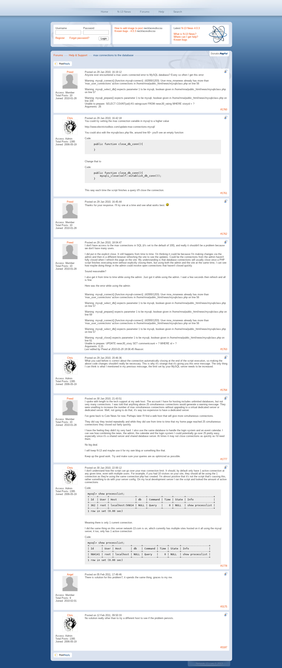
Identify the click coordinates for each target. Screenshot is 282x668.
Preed (70, 72)
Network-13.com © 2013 (209, 663)
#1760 (223, 109)
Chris (70, 118)
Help (161, 11)
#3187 (223, 647)
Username (61, 28)
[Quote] (225, 71)
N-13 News (124, 11)
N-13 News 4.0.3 (190, 28)
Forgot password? (79, 38)
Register (60, 38)
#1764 (223, 389)
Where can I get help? (186, 36)
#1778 (223, 565)
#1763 (223, 349)
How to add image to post (129, 28)
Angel (70, 574)
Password (88, 28)
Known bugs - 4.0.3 (125, 31)
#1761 (223, 193)
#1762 (223, 233)
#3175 (223, 606)
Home (104, 11)
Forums (144, 11)
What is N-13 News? (185, 33)
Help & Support (78, 55)
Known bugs (180, 39)
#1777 (223, 459)
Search (177, 11)
